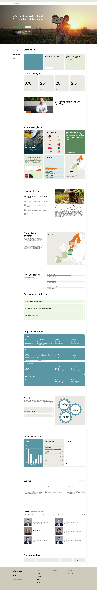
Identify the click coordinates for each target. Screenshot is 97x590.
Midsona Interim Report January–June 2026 (73, 57)
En (82, 3)
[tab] (36, 196)
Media (38, 579)
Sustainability (39, 577)
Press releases (39, 576)
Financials (38, 573)
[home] (16, 3)
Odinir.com (25, 586)
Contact (38, 582)
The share (38, 580)
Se (83, 3)
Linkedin (54, 571)
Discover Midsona (40, 571)
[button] (30, 3)
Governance (39, 574)
